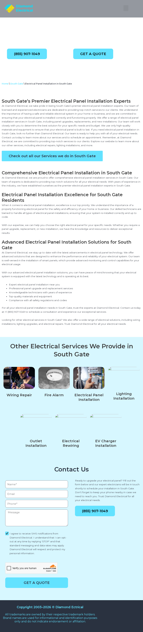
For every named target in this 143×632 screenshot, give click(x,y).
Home (5, 83)
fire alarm (54, 395)
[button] (125, 8)
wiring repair (19, 395)
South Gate (16, 83)
